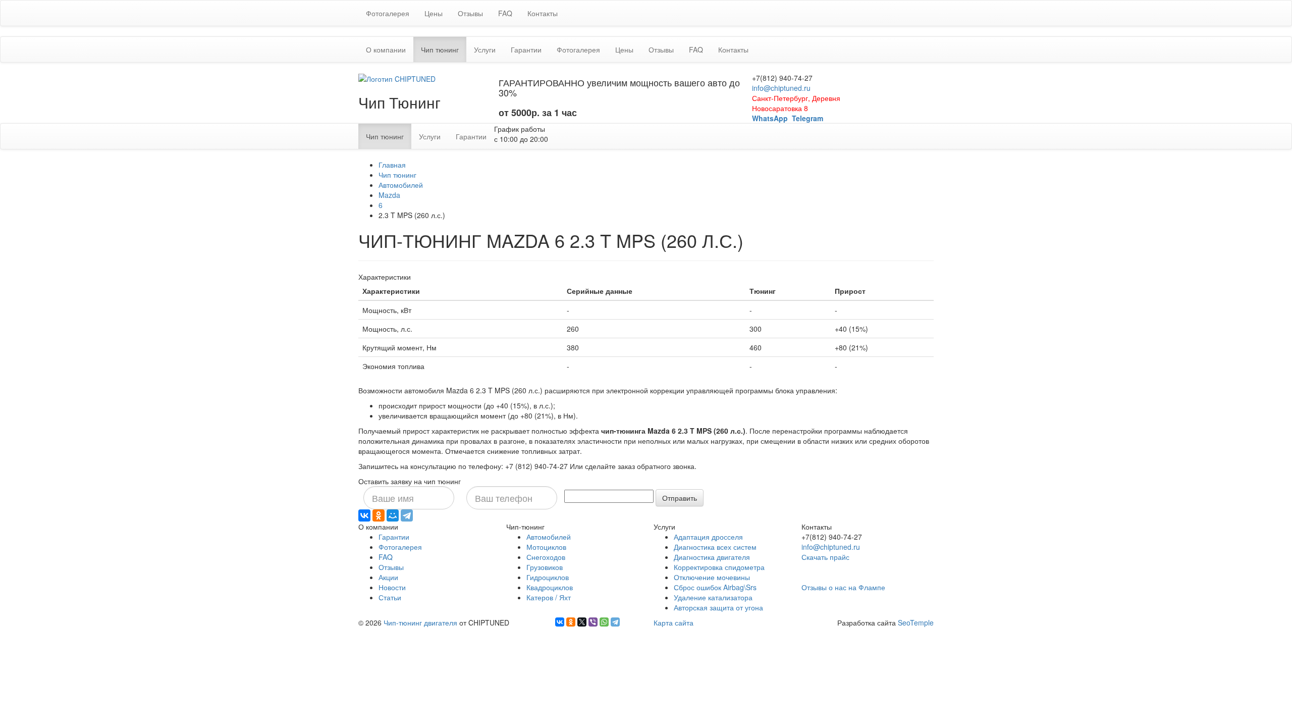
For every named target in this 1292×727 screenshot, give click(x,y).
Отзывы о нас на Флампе (843, 587)
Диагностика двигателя (712, 557)
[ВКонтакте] (364, 515)
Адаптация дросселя (708, 537)
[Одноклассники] (378, 515)
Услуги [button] (485, 49)
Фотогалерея (387, 13)
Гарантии (526, 49)
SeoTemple (916, 622)
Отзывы (470, 13)
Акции (388, 577)
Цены (433, 13)
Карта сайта (673, 622)
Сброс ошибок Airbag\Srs (715, 587)
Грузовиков (544, 567)
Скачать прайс (825, 557)
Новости (392, 587)
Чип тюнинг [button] (443, 49)
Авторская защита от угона (718, 607)
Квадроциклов (549, 587)
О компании (386, 49)
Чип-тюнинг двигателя (420, 622)
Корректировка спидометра (719, 567)
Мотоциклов (546, 547)
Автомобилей (401, 185)
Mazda (389, 195)
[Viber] (593, 622)
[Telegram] (407, 515)
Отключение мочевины (712, 577)
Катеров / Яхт (548, 597)
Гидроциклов (547, 577)
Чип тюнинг (397, 175)
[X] (581, 622)
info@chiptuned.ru (781, 88)
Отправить (679, 498)
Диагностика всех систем (715, 547)
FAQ (505, 13)
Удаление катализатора (713, 597)
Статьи (390, 597)
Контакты (542, 13)
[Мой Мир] (393, 515)
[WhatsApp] (604, 622)
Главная (392, 165)
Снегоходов (545, 557)
